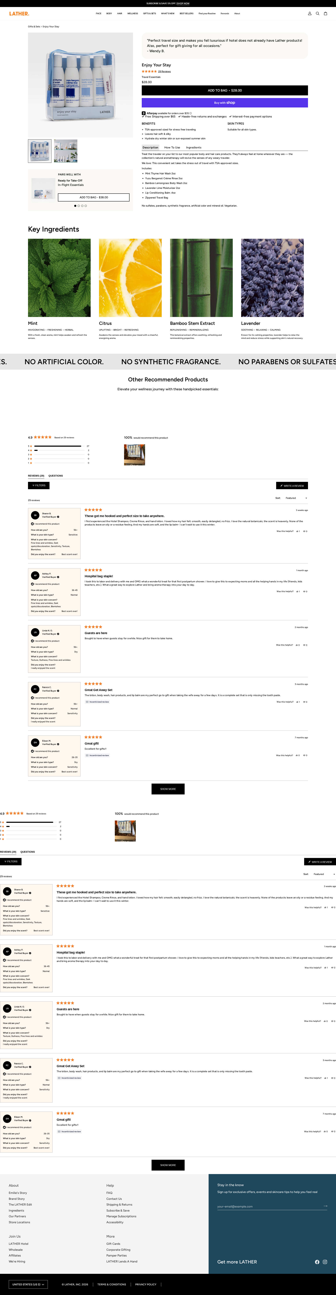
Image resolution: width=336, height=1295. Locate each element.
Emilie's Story (18, 1193)
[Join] (324, 1206)
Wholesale (16, 1249)
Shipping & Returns (119, 1204)
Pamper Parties (116, 1255)
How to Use (172, 147)
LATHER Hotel (18, 1243)
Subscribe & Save (118, 1210)
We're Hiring (17, 1261)
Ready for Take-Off (70, 180)
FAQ (109, 1193)
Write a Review (295, 486)
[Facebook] (317, 1262)
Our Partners (17, 1216)
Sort (278, 498)
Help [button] (110, 1185)
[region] (135, 454)
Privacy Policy (145, 1284)
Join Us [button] (14, 1236)
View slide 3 (82, 206)
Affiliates (15, 1255)
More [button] (110, 1236)
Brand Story (17, 1198)
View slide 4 (86, 206)
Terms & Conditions (111, 1284)
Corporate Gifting (118, 1249)
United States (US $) (26, 1284)
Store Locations (19, 1222)
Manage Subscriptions (121, 1216)
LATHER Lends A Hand (121, 1261)
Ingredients (193, 147)
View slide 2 (79, 206)
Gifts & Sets (34, 26)
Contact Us (114, 1198)
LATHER (69, 1284)
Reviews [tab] (36, 475)
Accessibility (114, 1222)
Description (150, 147)
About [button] (14, 1185)
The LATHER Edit (20, 1204)
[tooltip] (97, 702)
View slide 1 (75, 206)
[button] (98, 13)
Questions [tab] (55, 475)
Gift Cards (113, 1243)
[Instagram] (325, 1262)
